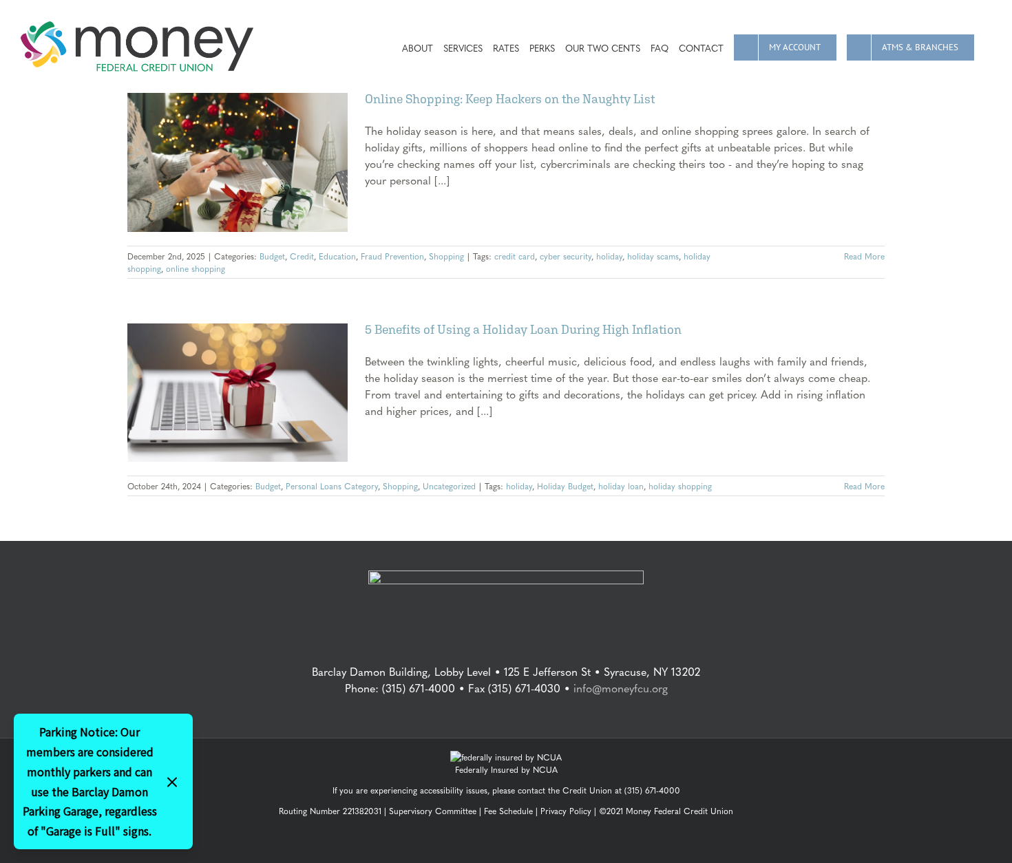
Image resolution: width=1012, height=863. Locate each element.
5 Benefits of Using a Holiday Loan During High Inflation (523, 329)
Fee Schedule (508, 811)
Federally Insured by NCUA (506, 769)
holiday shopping (680, 486)
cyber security (565, 256)
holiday (609, 256)
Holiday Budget (565, 486)
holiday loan (621, 486)
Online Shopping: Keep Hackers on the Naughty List (510, 99)
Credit (302, 256)
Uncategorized (449, 486)
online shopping (195, 268)
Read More (864, 256)
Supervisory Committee (432, 811)
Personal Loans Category (332, 486)
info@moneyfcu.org (620, 688)
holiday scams (653, 256)
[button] (987, 46)
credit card (514, 256)
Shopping (446, 256)
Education (337, 256)
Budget (272, 256)
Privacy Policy (565, 811)
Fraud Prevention (392, 256)
